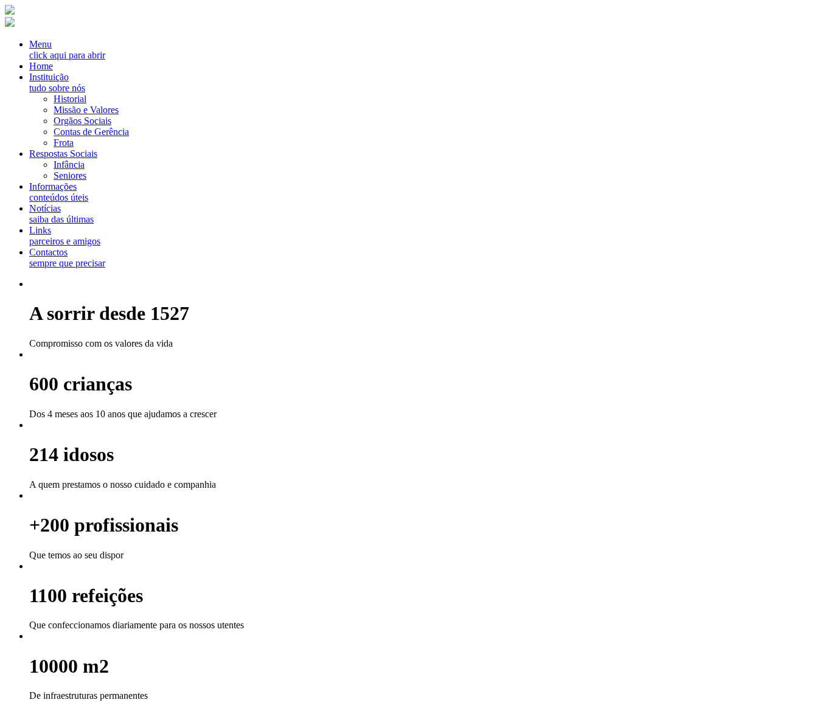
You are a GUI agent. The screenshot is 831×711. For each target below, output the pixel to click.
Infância (69, 164)
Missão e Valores (86, 110)
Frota (64, 142)
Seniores (70, 175)
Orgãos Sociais (82, 121)
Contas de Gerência (91, 132)
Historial (70, 99)
